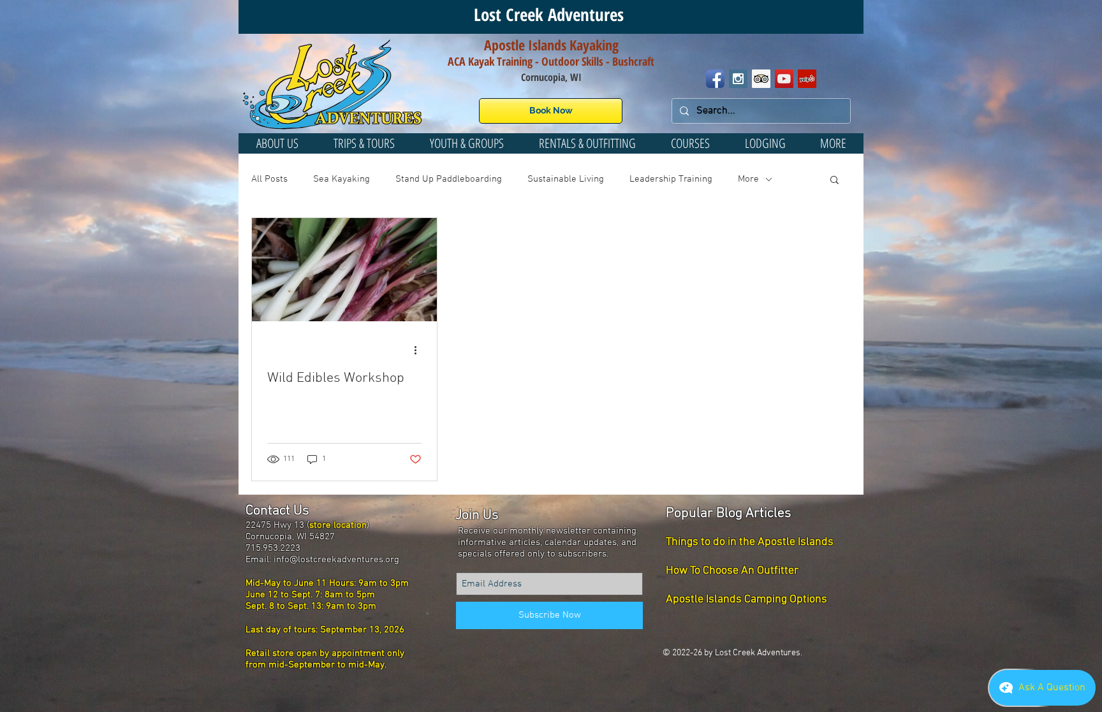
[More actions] (419, 350)
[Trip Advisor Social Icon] (761, 78)
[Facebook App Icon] (715, 78)
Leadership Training (670, 179)
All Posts (269, 179)
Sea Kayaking (341, 179)
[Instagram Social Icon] (738, 78)
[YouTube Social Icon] (784, 78)
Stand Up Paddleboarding (448, 179)
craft (644, 61)
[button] (466, 143)
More (748, 179)
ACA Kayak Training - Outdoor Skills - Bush (541, 61)
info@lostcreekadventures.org (336, 559)
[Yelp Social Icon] (807, 78)
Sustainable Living (565, 179)
